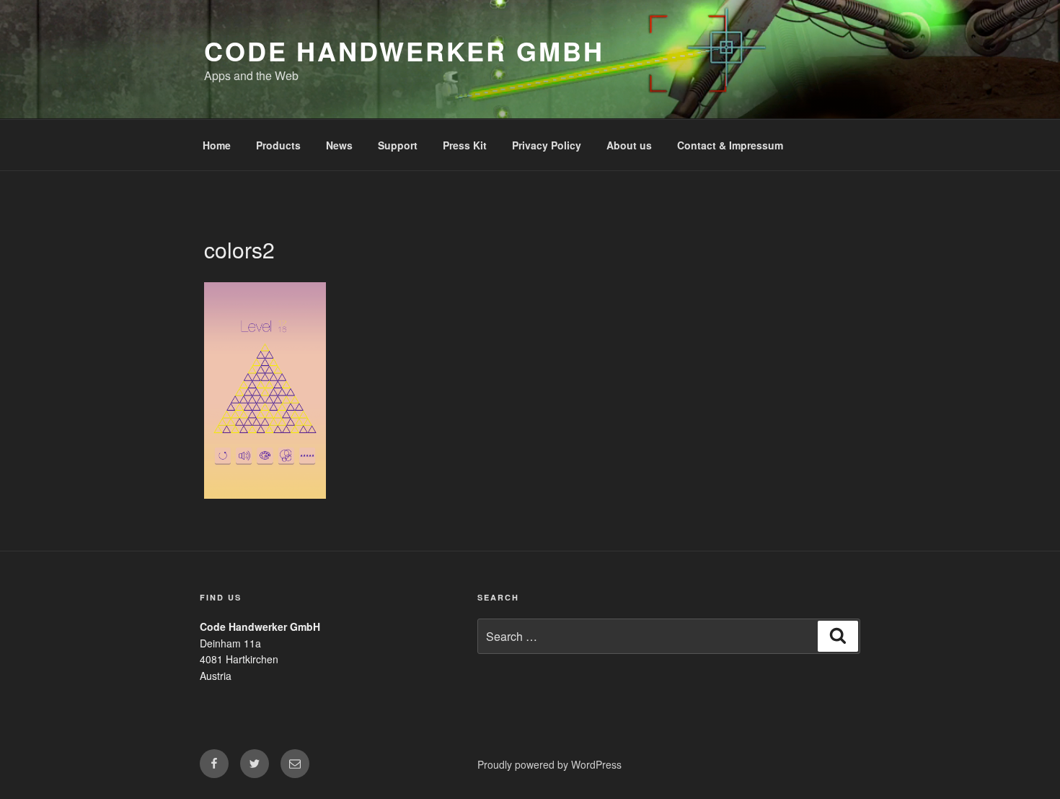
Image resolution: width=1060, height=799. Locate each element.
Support (398, 145)
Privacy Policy (546, 145)
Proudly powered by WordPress (549, 764)
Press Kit (465, 145)
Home (217, 145)
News (339, 145)
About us (629, 145)
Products (278, 145)
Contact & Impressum (730, 145)
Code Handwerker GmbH (404, 50)
